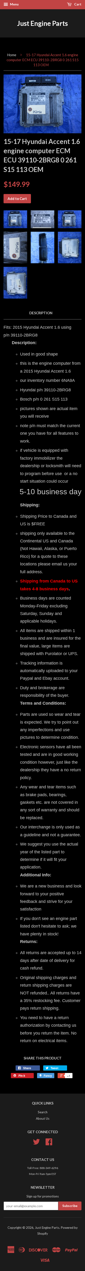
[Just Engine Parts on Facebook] (48, 1143)
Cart (77, 4)
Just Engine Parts (42, 23)
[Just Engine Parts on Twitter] (36, 1143)
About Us (42, 1118)
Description (40, 313)
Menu (14, 4)
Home (11, 55)
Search (42, 1112)
